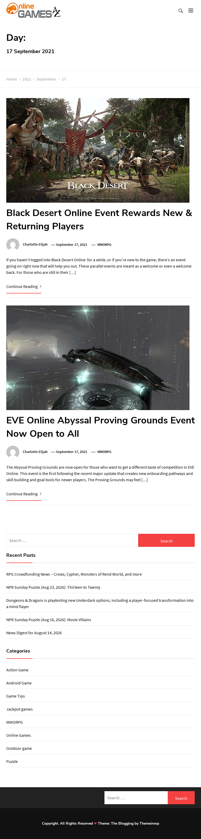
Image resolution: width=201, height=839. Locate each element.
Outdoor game (19, 748)
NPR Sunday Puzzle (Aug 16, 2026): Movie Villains (48, 619)
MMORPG (104, 244)
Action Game (17, 669)
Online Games (18, 735)
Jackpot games (19, 709)
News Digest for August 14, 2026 (34, 632)
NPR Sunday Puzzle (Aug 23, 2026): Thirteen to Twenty (53, 587)
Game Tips (15, 696)
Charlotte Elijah (35, 244)
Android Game (19, 682)
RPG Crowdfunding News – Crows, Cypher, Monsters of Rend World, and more (74, 574)
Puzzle (12, 761)
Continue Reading (22, 286)
